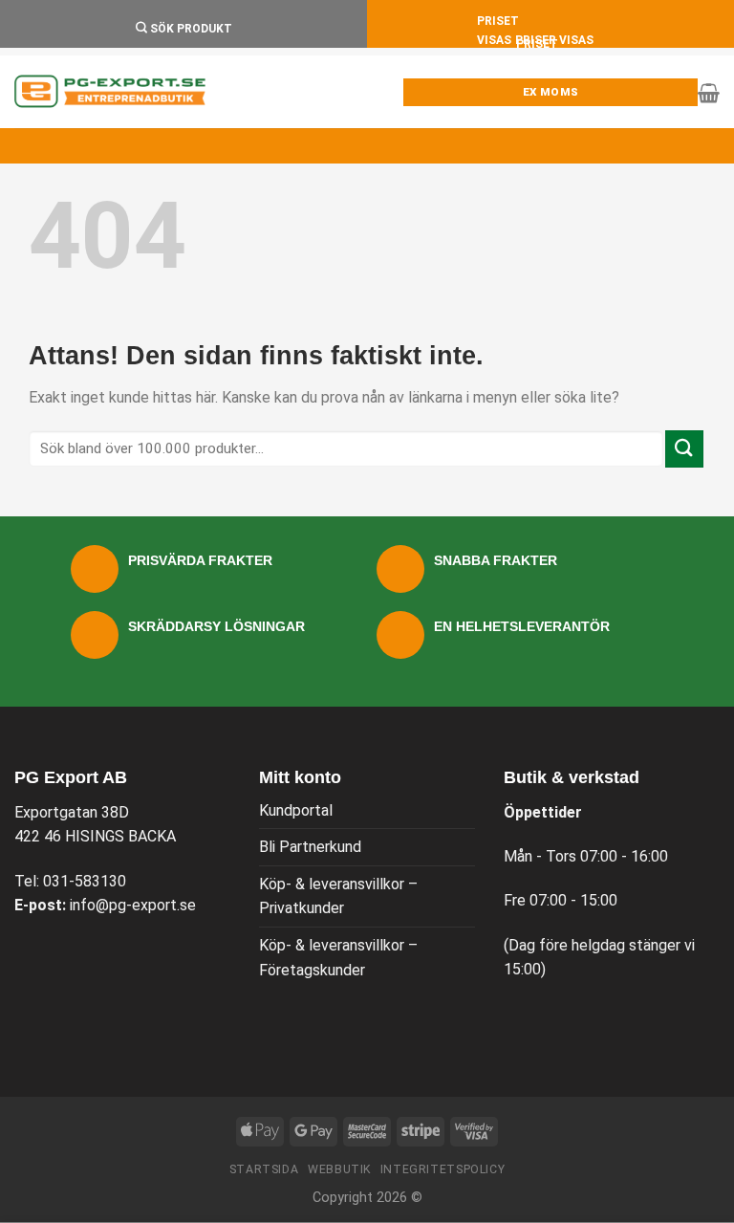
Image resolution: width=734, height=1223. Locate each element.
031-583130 (84, 881)
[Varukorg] (709, 93)
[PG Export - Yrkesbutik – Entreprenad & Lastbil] (109, 92)
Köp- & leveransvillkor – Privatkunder (338, 896)
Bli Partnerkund (310, 847)
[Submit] (684, 449)
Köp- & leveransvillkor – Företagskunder (338, 957)
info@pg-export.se (133, 905)
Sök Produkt (189, 28)
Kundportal (296, 810)
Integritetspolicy (442, 1169)
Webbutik (339, 1169)
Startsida (264, 1169)
